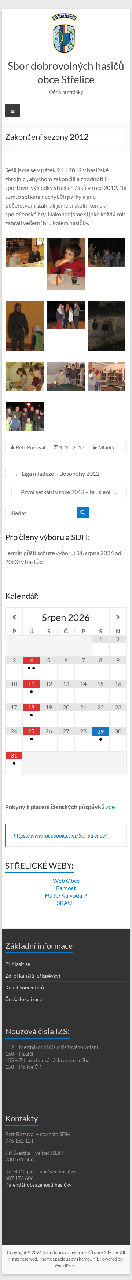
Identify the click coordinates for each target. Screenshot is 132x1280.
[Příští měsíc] (118, 617)
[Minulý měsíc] (14, 617)
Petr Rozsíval (30, 447)
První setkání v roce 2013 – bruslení (69, 491)
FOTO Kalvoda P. (66, 895)
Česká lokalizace (23, 999)
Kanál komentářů (24, 987)
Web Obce (66, 880)
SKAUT (66, 902)
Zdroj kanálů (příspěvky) (32, 975)
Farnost (66, 887)
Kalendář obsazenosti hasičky (38, 1185)
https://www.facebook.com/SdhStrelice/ (60, 835)
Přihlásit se (17, 964)
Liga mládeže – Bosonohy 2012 (57, 473)
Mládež (106, 447)
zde (110, 806)
